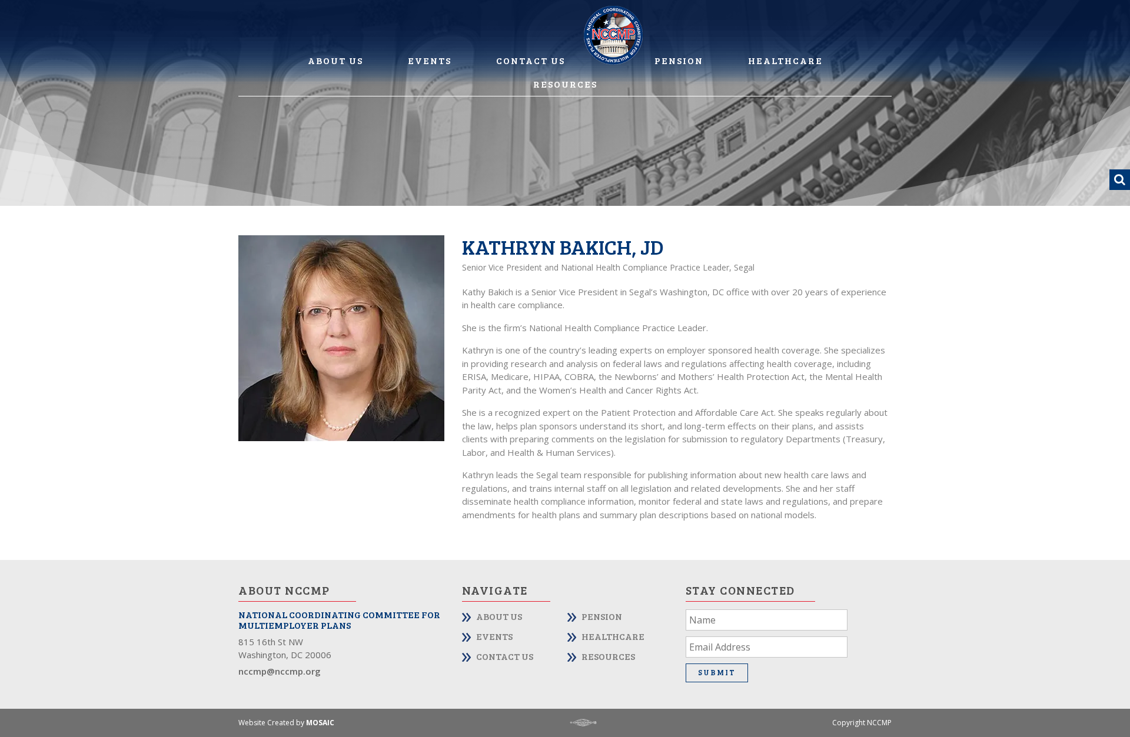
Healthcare (785, 60)
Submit (717, 672)
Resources (565, 84)
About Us (335, 60)
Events (429, 60)
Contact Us (530, 60)
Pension (678, 60)
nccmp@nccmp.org (279, 671)
